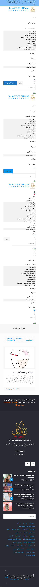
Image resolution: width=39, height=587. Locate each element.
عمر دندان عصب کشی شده (23, 372)
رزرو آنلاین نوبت (10, 83)
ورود (20, 83)
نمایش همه (29, 340)
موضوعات (9, 338)
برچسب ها (19, 338)
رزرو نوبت (8, 171)
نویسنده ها (10, 340)
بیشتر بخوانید (8, 389)
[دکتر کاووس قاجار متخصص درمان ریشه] (22, 11)
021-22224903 (19, 455)
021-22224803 (19, 451)
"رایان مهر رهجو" (14, 579)
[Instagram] (7, 583)
